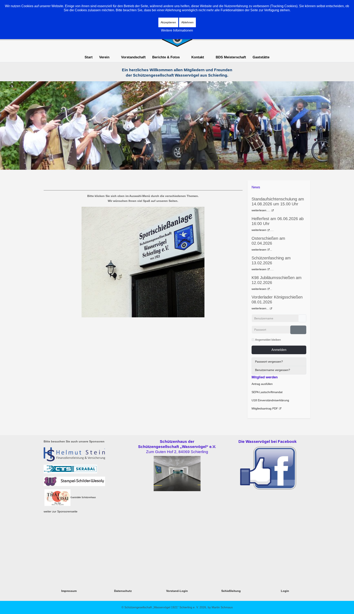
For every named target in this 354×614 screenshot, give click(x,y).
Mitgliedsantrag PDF (265, 408)
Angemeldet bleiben (268, 339)
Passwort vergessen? (269, 361)
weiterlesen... (260, 308)
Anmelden (278, 350)
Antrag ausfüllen (262, 384)
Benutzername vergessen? (272, 370)
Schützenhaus (89, 497)
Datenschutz (123, 591)
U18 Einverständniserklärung (270, 400)
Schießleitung (231, 591)
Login (285, 591)
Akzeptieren (168, 22)
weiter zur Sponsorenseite (60, 511)
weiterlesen (259, 230)
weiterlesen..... (261, 210)
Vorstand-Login (177, 591)
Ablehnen (187, 22)
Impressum (69, 591)
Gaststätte (75, 497)
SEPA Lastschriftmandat (267, 392)
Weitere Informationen (177, 30)
